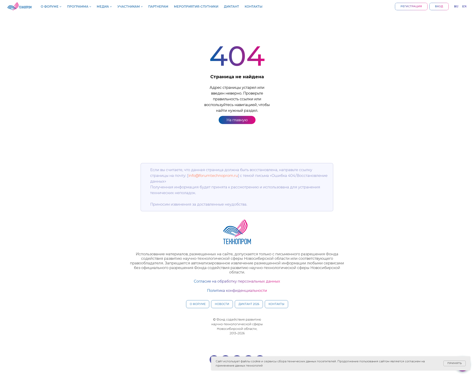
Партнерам (158, 6)
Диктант (231, 6)
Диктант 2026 (248, 304)
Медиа (103, 6)
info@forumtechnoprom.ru (213, 175)
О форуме (50, 6)
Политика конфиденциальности (237, 290)
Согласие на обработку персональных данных (237, 281)
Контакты (253, 6)
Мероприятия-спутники (196, 6)
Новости (222, 304)
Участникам (128, 6)
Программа (77, 6)
